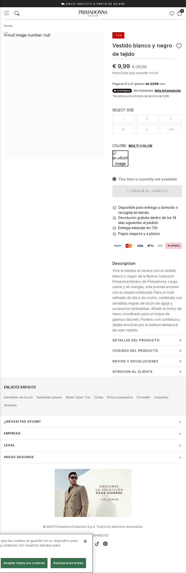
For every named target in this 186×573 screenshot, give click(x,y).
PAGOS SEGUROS (19, 457)
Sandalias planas (49, 397)
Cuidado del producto (135, 350)
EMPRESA (12, 433)
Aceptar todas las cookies (24, 563)
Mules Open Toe (78, 397)
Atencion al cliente (133, 371)
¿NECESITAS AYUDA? (22, 421)
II (147, 119)
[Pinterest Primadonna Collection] (105, 544)
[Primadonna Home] (93, 13)
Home (8, 26)
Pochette (143, 397)
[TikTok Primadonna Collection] (97, 544)
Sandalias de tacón (18, 397)
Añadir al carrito (149, 191)
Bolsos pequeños (120, 397)
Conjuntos (161, 397)
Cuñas (98, 397)
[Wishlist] (171, 13)
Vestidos (10, 405)
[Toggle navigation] (6, 13)
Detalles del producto (136, 340)
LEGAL (9, 445)
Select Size (123, 110)
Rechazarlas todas (68, 563)
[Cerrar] (85, 541)
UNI (171, 129)
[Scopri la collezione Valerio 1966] (93, 493)
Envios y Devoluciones (136, 361)
